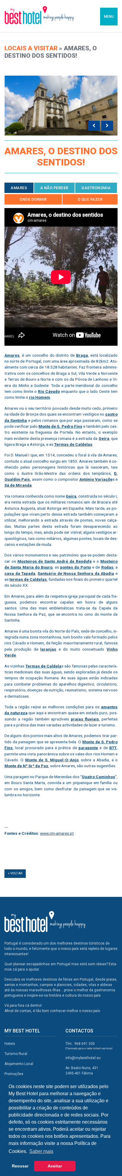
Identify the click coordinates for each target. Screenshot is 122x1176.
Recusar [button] (20, 1166)
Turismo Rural (15, 1054)
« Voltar (15, 873)
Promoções (13, 1074)
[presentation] (94, 126)
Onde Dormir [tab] (33, 199)
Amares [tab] (19, 188)
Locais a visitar (30, 48)
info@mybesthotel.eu (83, 1058)
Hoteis (9, 1044)
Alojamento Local (18, 1064)
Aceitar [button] (55, 1166)
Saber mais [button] (41, 1151)
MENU (109, 17)
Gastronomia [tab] (96, 188)
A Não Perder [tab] (54, 188)
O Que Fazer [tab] (90, 199)
